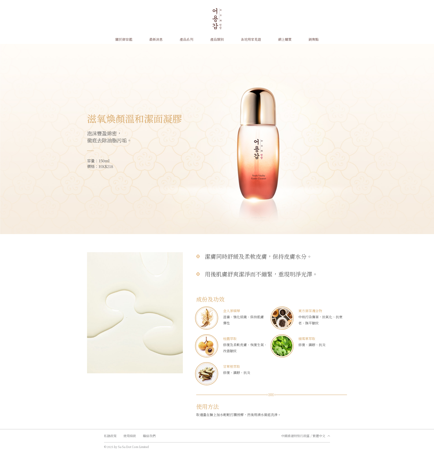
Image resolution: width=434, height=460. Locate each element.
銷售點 (314, 39)
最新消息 (156, 39)
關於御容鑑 (123, 39)
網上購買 (285, 39)
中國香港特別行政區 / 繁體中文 (303, 436)
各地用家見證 (251, 39)
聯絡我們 (149, 436)
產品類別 (217, 39)
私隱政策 (110, 436)
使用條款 (129, 436)
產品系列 (186, 39)
